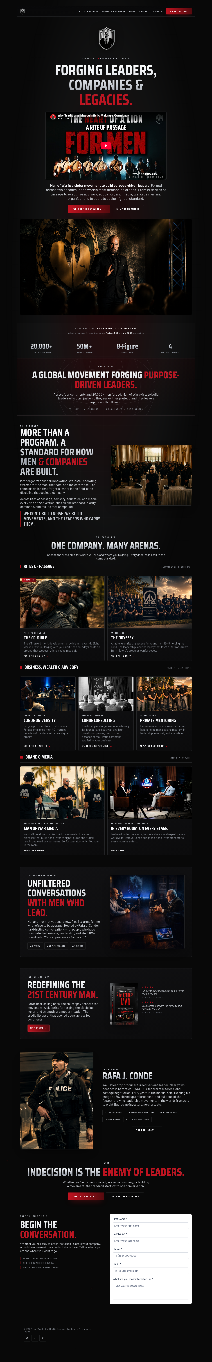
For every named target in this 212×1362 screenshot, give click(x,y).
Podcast (144, 11)
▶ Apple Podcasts (56, 946)
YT (27, 1338)
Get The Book (38, 1028)
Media (132, 11)
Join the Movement (178, 11)
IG (35, 1338)
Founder (157, 11)
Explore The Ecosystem (89, 209)
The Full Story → (147, 1130)
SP (42, 1338)
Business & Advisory (113, 11)
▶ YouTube (77, 946)
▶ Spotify (35, 946)
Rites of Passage (88, 11)
